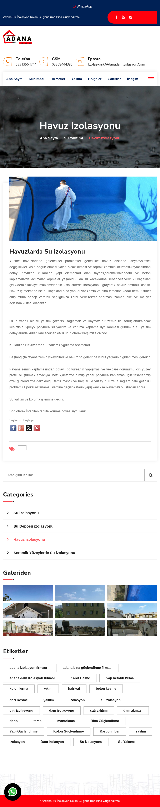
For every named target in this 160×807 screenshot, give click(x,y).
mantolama (66, 721)
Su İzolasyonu (91, 742)
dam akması (132, 710)
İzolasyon (17, 742)
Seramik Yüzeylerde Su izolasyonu (44, 553)
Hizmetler (57, 79)
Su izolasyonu (26, 513)
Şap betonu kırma (120, 678)
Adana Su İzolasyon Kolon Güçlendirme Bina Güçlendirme (41, 17)
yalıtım (49, 700)
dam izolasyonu (61, 710)
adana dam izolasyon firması (32, 678)
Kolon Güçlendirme (68, 731)
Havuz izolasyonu (29, 539)
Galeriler (114, 79)
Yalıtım (76, 79)
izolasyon (77, 700)
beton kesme (106, 688)
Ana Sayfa (14, 79)
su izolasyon (111, 700)
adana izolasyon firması (28, 667)
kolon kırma (19, 688)
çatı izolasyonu (21, 710)
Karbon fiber (110, 731)
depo (14, 721)
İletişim (132, 79)
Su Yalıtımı (73, 138)
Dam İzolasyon (52, 742)
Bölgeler (94, 79)
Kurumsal (36, 79)
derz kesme (19, 700)
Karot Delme (80, 678)
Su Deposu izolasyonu (34, 526)
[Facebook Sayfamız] (116, 17)
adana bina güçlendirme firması (87, 667)
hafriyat (74, 688)
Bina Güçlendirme (105, 721)
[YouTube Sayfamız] (123, 17)
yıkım (48, 688)
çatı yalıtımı (99, 710)
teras (37, 721)
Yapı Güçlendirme (24, 731)
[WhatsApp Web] (12, 792)
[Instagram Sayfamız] (130, 17)
